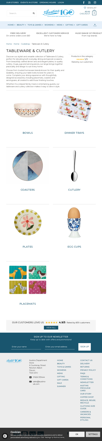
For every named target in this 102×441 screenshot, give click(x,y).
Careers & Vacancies (85, 413)
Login (61, 2)
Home (60, 360)
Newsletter (87, 382)
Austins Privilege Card (85, 388)
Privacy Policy (88, 370)
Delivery (85, 363)
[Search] (34, 13)
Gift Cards (62, 380)
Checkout (85, 14)
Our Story (85, 394)
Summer (61, 386)
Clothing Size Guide (87, 407)
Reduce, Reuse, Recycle (88, 401)
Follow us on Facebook (83, 2)
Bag (93, 12)
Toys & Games (64, 367)
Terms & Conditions (86, 377)
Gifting (61, 376)
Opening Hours (48, 2)
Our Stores (12, 2)
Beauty (61, 363)
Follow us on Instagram (95, 2)
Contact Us (86, 360)
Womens (61, 370)
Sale (59, 383)
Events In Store (29, 2)
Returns (84, 367)
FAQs (82, 373)
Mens (60, 373)
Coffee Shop (87, 397)
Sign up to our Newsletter (51, 338)
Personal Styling (85, 418)
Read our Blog (89, 2)
